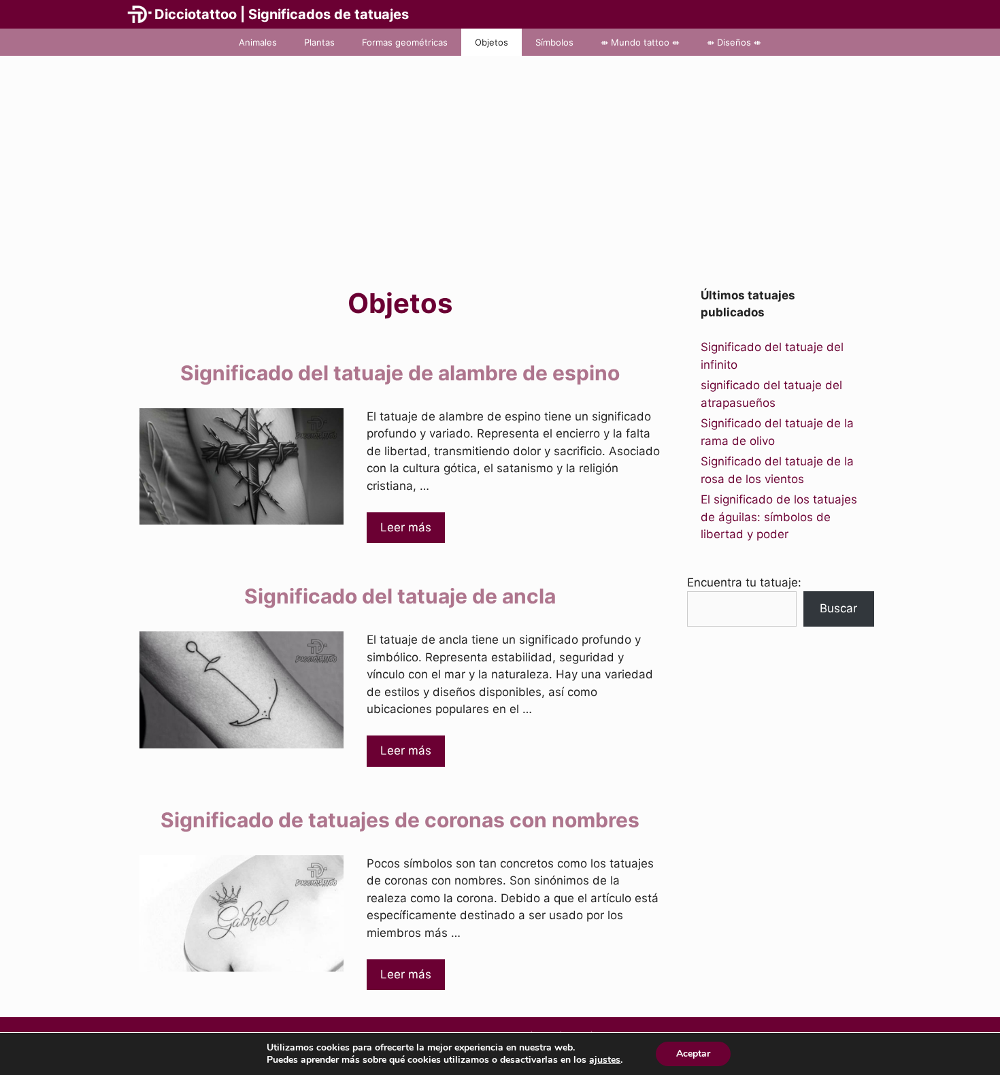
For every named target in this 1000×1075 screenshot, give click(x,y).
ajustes (604, 1060)
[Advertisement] (500, 158)
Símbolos (554, 42)
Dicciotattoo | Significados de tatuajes (281, 14)
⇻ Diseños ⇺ (734, 42)
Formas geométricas (405, 42)
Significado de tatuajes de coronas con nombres (400, 820)
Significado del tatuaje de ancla (400, 596)
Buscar (838, 608)
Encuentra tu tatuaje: (744, 582)
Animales (258, 42)
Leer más (405, 527)
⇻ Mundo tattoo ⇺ (640, 42)
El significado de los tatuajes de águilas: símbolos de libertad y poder (779, 517)
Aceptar (693, 1053)
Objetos (491, 42)
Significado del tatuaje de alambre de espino (400, 373)
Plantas (319, 42)
